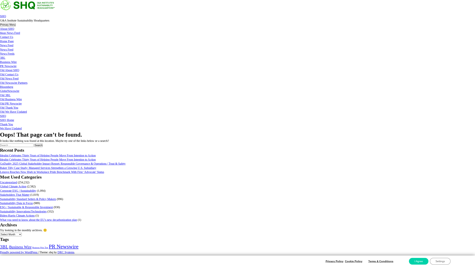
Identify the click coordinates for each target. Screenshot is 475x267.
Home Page (7, 41)
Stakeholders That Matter (15, 194)
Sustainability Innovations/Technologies (23, 211)
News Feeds (7, 53)
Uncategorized (8, 182)
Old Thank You (9, 107)
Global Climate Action (13, 186)
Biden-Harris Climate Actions (17, 215)
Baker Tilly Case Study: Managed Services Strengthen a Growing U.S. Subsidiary (48, 167)
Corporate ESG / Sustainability (18, 190)
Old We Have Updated (13, 111)
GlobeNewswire (9, 91)
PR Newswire (8, 66)
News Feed (6, 45)
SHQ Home (7, 120)
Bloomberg (6, 86)
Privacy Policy (334, 261)
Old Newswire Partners (13, 82)
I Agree (419, 261)
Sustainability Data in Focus (16, 203)
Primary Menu (7, 24)
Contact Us (6, 37)
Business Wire (8, 62)
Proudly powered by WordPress (19, 252)
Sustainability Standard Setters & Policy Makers (28, 199)
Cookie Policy (353, 261)
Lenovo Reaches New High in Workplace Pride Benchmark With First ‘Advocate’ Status (52, 172)
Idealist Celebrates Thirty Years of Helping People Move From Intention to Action (48, 155)
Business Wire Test (40, 248)
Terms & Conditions (380, 261)
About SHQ (7, 28)
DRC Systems (66, 252)
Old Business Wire (11, 99)
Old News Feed (9, 78)
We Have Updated (11, 128)
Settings (440, 261)
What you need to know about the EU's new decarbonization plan (38, 219)
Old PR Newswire (11, 103)
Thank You (6, 124)
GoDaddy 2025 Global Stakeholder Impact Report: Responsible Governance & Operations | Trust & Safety (63, 163)
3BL (2, 57)
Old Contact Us (9, 74)
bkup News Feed (10, 32)
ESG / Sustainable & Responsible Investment (26, 207)
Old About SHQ (9, 70)
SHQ (3, 16)
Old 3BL (5, 95)
